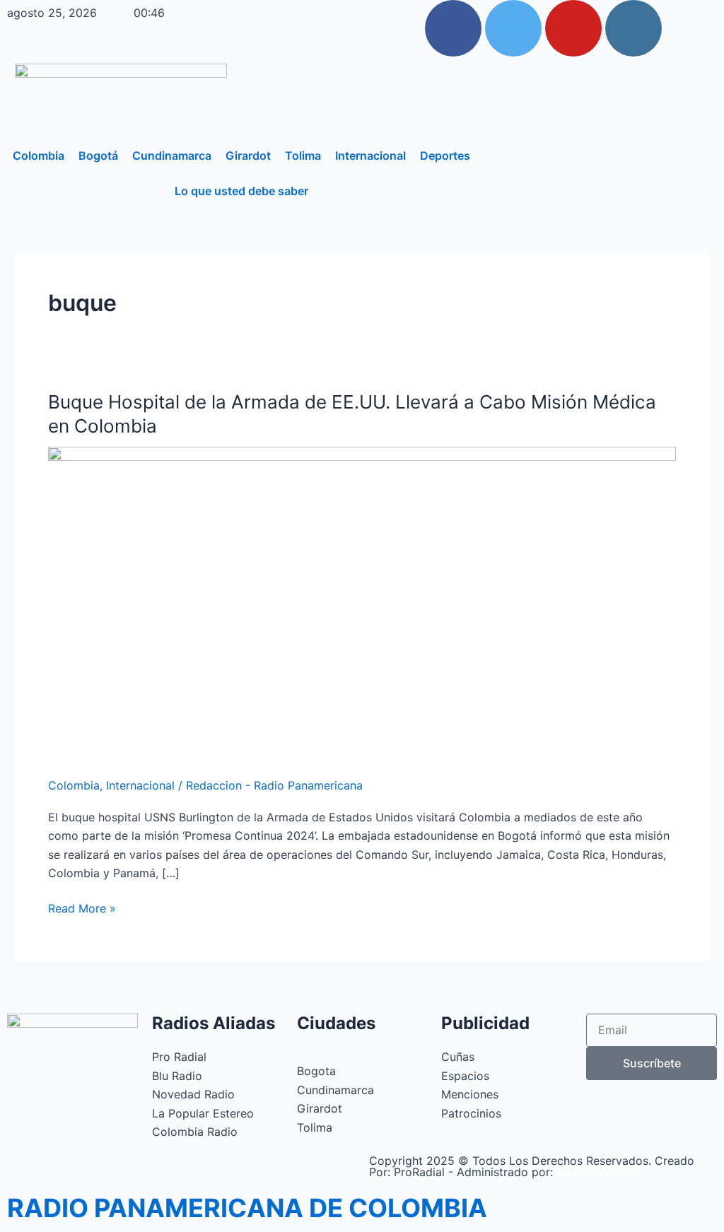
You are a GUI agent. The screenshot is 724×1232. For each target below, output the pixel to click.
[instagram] (633, 28)
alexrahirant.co (598, 1172)
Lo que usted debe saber (241, 191)
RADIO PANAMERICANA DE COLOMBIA (247, 1208)
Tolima (303, 155)
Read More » (82, 907)
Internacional (370, 155)
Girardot (248, 155)
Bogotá (98, 155)
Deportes (445, 155)
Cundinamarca (171, 155)
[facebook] (453, 28)
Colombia (38, 155)
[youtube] (573, 28)
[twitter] (513, 28)
